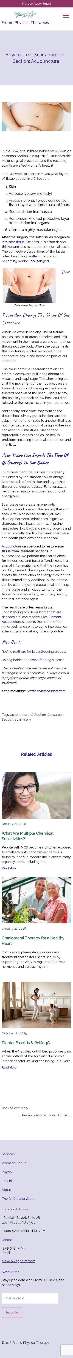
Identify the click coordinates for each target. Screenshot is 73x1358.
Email (6, 1253)
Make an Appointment (36, 3)
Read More (9, 868)
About (6, 1190)
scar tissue (23, 719)
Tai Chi (7, 1181)
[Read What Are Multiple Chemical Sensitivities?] (36, 795)
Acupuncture (11, 546)
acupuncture (19, 715)
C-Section (38, 715)
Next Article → (60, 1115)
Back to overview (15, 1108)
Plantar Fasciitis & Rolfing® (26, 1042)
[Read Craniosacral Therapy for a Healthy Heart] (36, 900)
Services (8, 1154)
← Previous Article (32, 1115)
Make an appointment (18, 1261)
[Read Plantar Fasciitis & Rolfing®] (36, 1005)
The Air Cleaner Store (18, 1198)
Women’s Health (14, 1163)
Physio (7, 1172)
